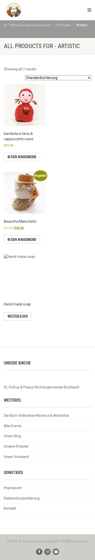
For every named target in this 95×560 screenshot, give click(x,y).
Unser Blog (12, 436)
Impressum (13, 488)
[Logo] (33, 10)
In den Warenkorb (22, 157)
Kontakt (10, 508)
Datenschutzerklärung (22, 498)
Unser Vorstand (16, 457)
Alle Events (13, 426)
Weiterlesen (18, 316)
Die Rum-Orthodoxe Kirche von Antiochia (36, 415)
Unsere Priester (16, 446)
